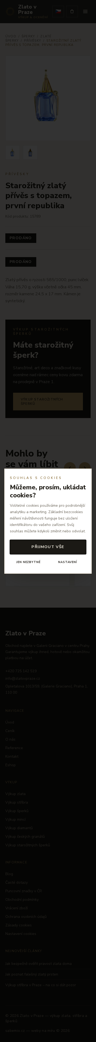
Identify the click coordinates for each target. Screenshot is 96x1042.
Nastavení (67, 562)
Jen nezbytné (28, 562)
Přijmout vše (47, 546)
